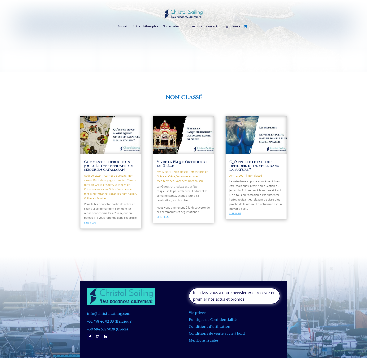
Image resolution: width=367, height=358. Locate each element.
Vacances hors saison (122, 194)
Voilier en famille (95, 198)
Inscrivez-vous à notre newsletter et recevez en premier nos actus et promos (234, 296)
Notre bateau (172, 26)
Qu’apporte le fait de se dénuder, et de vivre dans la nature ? (254, 166)
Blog (225, 26)
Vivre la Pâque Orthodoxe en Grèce (182, 164)
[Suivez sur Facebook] (90, 337)
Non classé (181, 172)
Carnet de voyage (115, 175)
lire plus (90, 222)
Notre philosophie (145, 26)
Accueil (123, 26)
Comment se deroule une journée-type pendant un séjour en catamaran (108, 166)
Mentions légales (203, 340)
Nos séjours (193, 26)
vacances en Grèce (104, 189)
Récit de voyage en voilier (109, 180)
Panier (237, 26)
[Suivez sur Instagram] (98, 337)
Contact (211, 26)
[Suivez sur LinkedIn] (105, 337)
